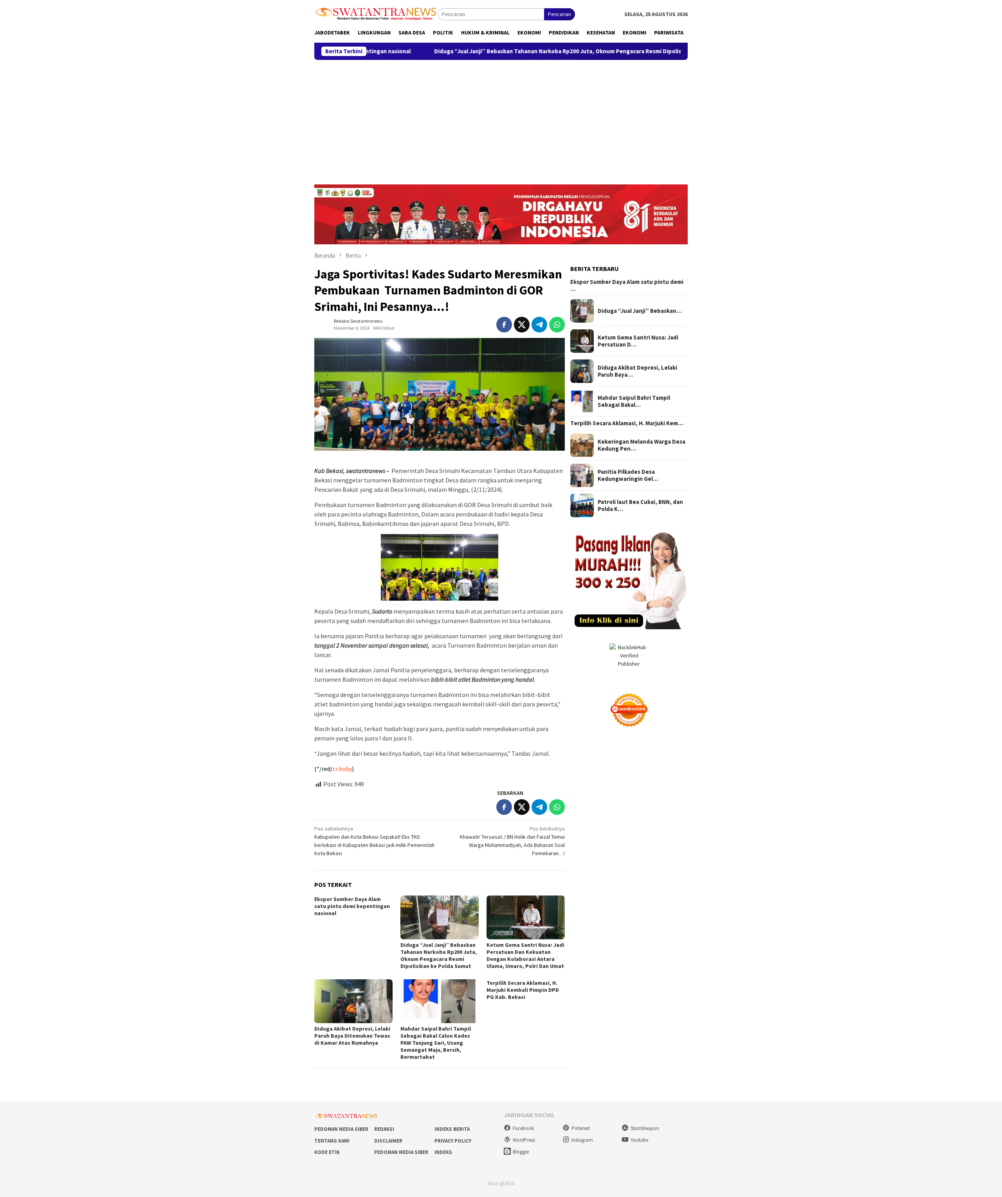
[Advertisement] (501, 118)
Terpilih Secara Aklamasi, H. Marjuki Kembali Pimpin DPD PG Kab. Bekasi (523, 989)
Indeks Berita (452, 1129)
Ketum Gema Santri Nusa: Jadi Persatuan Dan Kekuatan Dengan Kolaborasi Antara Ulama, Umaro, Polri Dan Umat (525, 955)
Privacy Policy (452, 1140)
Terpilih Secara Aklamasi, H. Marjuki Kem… (626, 423)
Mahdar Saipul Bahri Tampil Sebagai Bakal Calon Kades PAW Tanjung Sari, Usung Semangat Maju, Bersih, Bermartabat (435, 1042)
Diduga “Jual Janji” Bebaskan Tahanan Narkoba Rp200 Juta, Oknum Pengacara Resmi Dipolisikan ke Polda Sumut (520, 51)
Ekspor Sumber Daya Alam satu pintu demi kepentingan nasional (352, 906)
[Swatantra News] (376, 13)
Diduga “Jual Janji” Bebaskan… (640, 310)
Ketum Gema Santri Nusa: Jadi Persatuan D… (638, 341)
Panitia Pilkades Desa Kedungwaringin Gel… (628, 475)
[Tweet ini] (522, 324)
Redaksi (384, 1129)
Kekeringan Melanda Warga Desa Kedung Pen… (641, 445)
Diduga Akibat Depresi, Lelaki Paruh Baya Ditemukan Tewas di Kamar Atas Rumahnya (352, 1035)
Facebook (523, 1128)
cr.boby (342, 769)
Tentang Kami (332, 1140)
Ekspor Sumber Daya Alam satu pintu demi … (626, 285)
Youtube (639, 1140)
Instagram (582, 1140)
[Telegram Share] (539, 324)
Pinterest (580, 1128)
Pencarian (559, 14)
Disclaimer (388, 1140)
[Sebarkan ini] (504, 324)
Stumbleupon (645, 1128)
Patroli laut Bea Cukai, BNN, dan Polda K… (640, 505)
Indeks (443, 1152)
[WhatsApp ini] (557, 324)
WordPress (524, 1140)
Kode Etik (327, 1152)
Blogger (521, 1151)
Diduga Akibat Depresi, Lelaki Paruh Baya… (637, 371)
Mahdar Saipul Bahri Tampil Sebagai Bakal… (634, 401)
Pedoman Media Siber (341, 1129)
